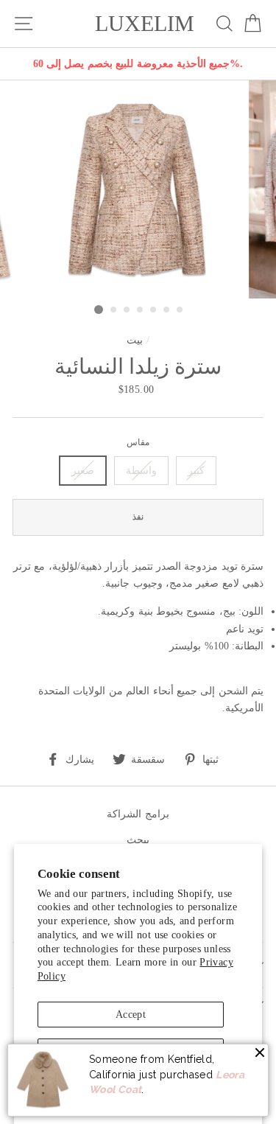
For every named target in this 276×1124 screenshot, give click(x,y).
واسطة (141, 470)
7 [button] (180, 310)
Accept (131, 1014)
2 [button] (114, 310)
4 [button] (140, 310)
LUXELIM (144, 24)
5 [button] (154, 310)
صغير (82, 470)
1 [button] (98, 309)
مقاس (138, 442)
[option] (138, 63)
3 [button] (127, 310)
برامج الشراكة (138, 814)
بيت (135, 340)
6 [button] (167, 310)
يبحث (138, 839)
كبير (196, 470)
